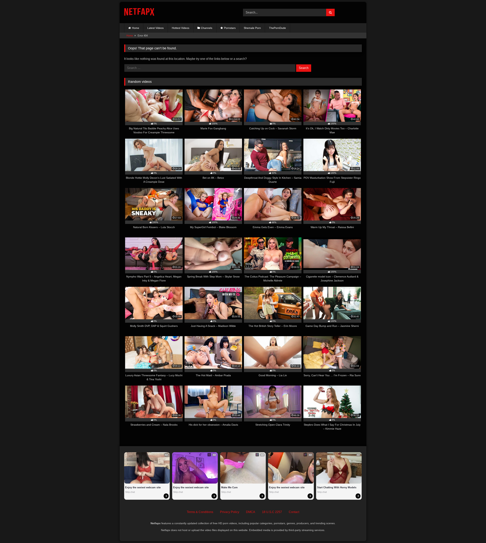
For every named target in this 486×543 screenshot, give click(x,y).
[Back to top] (474, 531)
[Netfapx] (139, 12)
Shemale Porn (252, 27)
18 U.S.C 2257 (272, 512)
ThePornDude (277, 27)
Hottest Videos (180, 27)
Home (135, 27)
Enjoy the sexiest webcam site (143, 487)
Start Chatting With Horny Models (336, 487)
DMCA (250, 512)
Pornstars (230, 27)
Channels (206, 27)
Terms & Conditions (200, 512)
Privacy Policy (229, 512)
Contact (294, 512)
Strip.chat (130, 492)
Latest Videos (155, 27)
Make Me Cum (229, 487)
